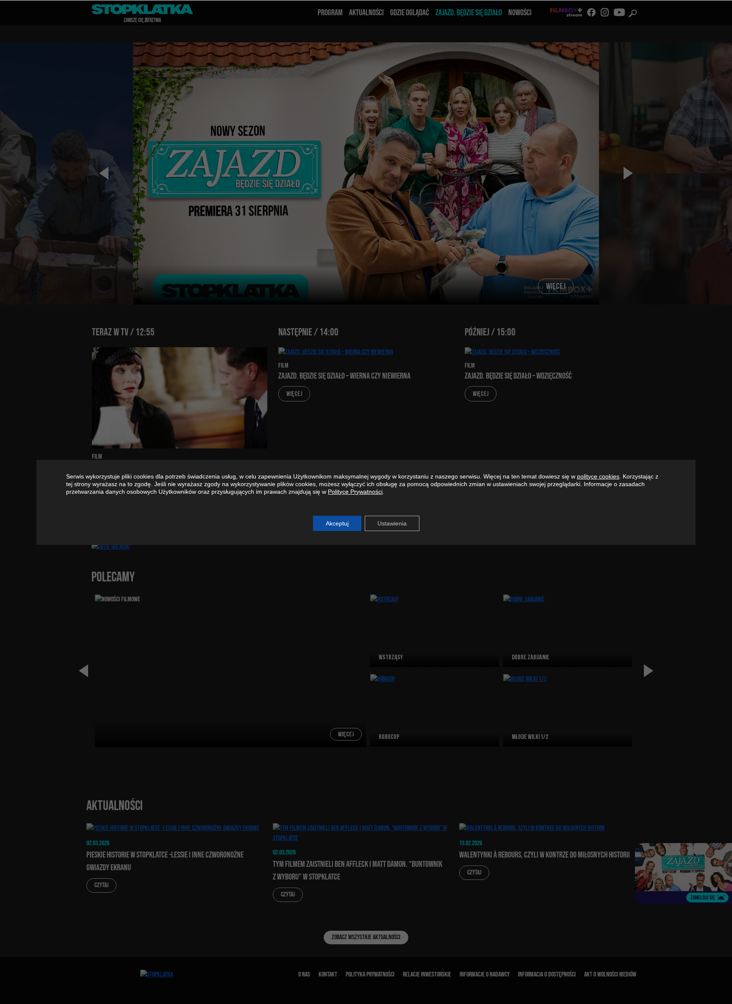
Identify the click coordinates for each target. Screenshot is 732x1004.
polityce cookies (598, 476)
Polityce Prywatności (355, 491)
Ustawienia (392, 523)
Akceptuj (337, 523)
